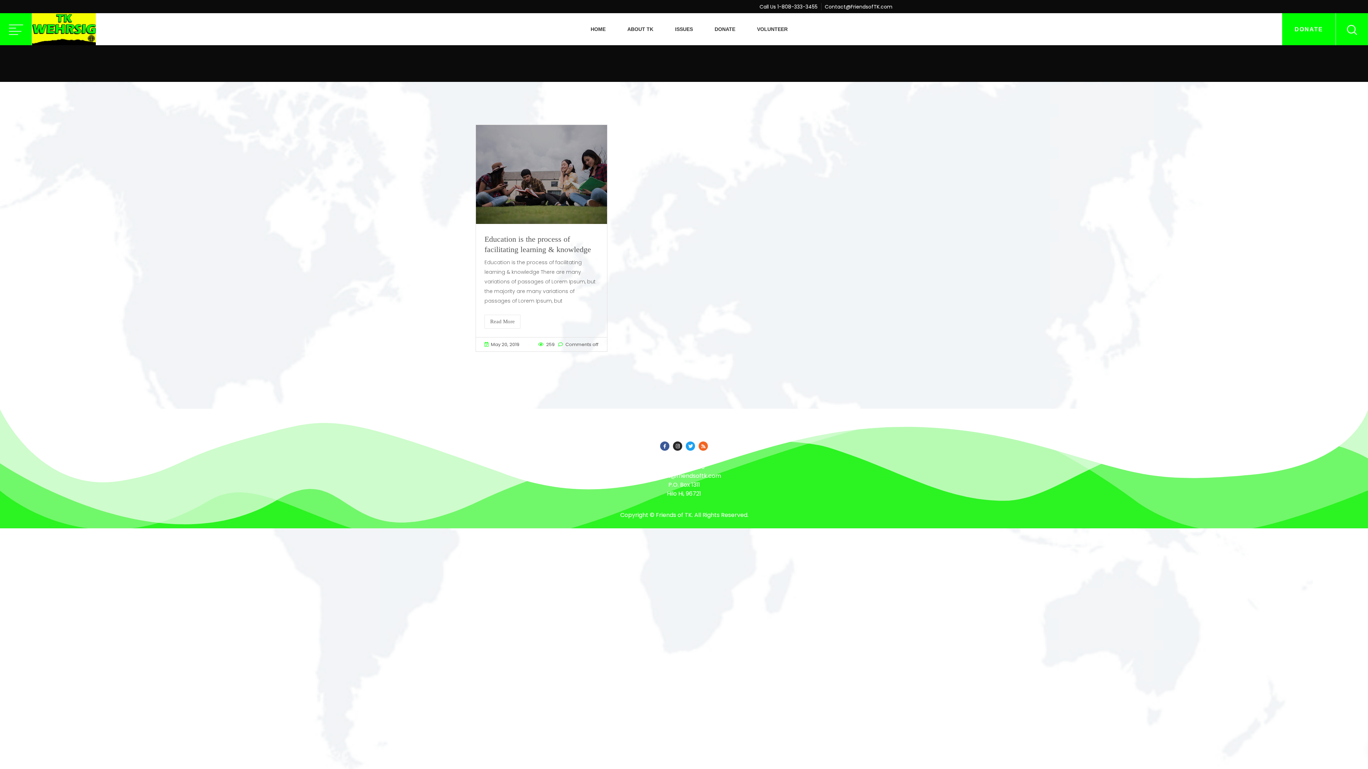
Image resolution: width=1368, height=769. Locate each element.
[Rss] (703, 446)
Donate (725, 29)
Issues (684, 29)
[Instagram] (677, 446)
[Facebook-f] (664, 446)
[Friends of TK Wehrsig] (64, 29)
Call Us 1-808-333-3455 (789, 6)
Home (598, 29)
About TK (640, 29)
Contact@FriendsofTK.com (858, 6)
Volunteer (772, 29)
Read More (502, 321)
